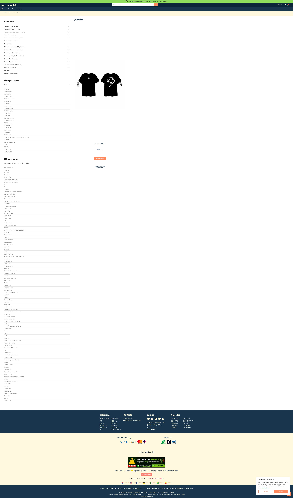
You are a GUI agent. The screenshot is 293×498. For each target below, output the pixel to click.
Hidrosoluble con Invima (11, 41)
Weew (6, 252)
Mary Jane (7, 304)
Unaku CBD (7, 314)
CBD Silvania (7, 94)
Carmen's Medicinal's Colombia (13, 191)
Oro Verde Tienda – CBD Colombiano (14, 230)
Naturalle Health (8, 300)
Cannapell (7, 338)
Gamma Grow (8, 290)
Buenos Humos (8, 364)
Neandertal (7, 227)
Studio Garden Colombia (11, 372)
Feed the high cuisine (10, 206)
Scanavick (7, 396)
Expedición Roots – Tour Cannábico (14, 256)
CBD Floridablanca (9, 99)
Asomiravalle (7, 391)
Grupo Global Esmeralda (11, 292)
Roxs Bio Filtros (8, 239)
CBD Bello (7, 139)
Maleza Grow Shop (9, 343)
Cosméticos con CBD (10, 35)
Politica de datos (266, 487)
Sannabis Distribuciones (10, 348)
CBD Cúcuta (7, 113)
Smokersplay (8, 280)
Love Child (7, 220)
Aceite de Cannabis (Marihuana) (13, 65)
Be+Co (6, 336)
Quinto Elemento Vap (10, 278)
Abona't (6, 302)
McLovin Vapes (8, 167)
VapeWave (7, 249)
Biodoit (6, 283)
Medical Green (8, 384)
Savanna (6, 331)
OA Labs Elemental (9, 316)
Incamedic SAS (8, 213)
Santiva (6, 297)
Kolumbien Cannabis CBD (11, 355)
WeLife (6, 398)
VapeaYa (6, 247)
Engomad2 (7, 203)
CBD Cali (6, 147)
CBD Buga (7, 89)
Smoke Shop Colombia (10, 62)
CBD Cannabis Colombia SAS (12, 321)
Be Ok (6, 333)
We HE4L (6, 324)
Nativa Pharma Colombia (11, 309)
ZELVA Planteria (8, 254)
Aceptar (281, 491)
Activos (6, 362)
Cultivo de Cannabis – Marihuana (13, 50)
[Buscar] (156, 4)
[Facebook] (148, 419)
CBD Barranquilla (9, 108)
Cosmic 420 (7, 263)
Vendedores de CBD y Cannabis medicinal (16, 163)
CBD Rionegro (8, 151)
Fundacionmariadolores (10, 381)
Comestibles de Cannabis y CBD (13, 38)
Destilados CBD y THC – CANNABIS (14, 56)
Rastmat (6, 237)
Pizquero (6, 232)
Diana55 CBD (8, 357)
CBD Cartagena (8, 111)
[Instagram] (152, 419)
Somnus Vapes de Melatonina (12, 312)
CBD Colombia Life (9, 194)
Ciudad (6, 85)
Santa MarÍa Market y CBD (11, 393)
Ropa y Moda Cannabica (11, 59)
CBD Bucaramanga (9, 142)
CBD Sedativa (8, 261)
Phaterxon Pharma (9, 273)
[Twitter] (156, 419)
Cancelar (266, 491)
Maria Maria (7, 295)
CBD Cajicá (7, 144)
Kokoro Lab (7, 218)
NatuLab (6, 170)
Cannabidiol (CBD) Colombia (12, 29)
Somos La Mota (8, 244)
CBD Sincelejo (8, 106)
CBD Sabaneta (8, 101)
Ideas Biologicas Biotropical (11, 360)
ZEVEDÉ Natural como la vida (12, 326)
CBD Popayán (8, 149)
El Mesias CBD (8, 369)
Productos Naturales (10, 67)
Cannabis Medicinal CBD (11, 26)
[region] (273, 486)
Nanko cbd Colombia (10, 225)
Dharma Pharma (8, 266)
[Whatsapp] (159, 419)
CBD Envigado (8, 91)
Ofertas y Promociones (10, 73)
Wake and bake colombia (11, 179)
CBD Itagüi (7, 103)
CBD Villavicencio (9, 120)
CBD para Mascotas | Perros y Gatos (14, 32)
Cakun (6, 187)
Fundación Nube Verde (10, 271)
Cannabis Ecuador (146, 474)
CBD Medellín (8, 127)
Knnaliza (6, 172)
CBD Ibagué (7, 135)
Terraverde (7, 175)
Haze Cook (7, 259)
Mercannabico (8, 307)
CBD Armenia (8, 123)
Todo (8, 9)
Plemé (6, 276)
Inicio (3, 13)
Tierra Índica (7, 177)
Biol (5, 184)
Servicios (6, 70)
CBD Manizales (8, 125)
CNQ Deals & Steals (9, 196)
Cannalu (6, 367)
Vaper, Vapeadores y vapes (12, 53)
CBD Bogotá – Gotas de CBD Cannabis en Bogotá (18, 137)
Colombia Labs (8, 288)
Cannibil (6, 189)
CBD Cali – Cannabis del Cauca (12, 340)
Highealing (7, 211)
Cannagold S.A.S (8, 352)
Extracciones (8, 44)
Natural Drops (8, 345)
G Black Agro (8, 208)
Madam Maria (8, 223)
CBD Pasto (7, 115)
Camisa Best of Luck (99, 143)
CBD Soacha (7, 96)
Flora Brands (7, 328)
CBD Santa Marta (9, 118)
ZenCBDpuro (7, 400)
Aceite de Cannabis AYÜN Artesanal (14, 376)
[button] (36, 85)
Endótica (6, 268)
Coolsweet (7, 199)
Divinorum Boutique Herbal (11, 201)
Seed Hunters (8, 242)
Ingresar (279, 4)
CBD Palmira (7, 130)
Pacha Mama (8, 388)
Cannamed (7, 379)
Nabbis (6, 386)
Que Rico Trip (8, 235)
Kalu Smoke (7, 215)
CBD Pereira (7, 132)
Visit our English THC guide (155, 478)
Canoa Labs (7, 285)
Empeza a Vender (17, 9)
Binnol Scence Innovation (11, 182)
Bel (5, 350)
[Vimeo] (163, 419)
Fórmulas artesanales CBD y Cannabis (14, 47)
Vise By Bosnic (8, 374)
